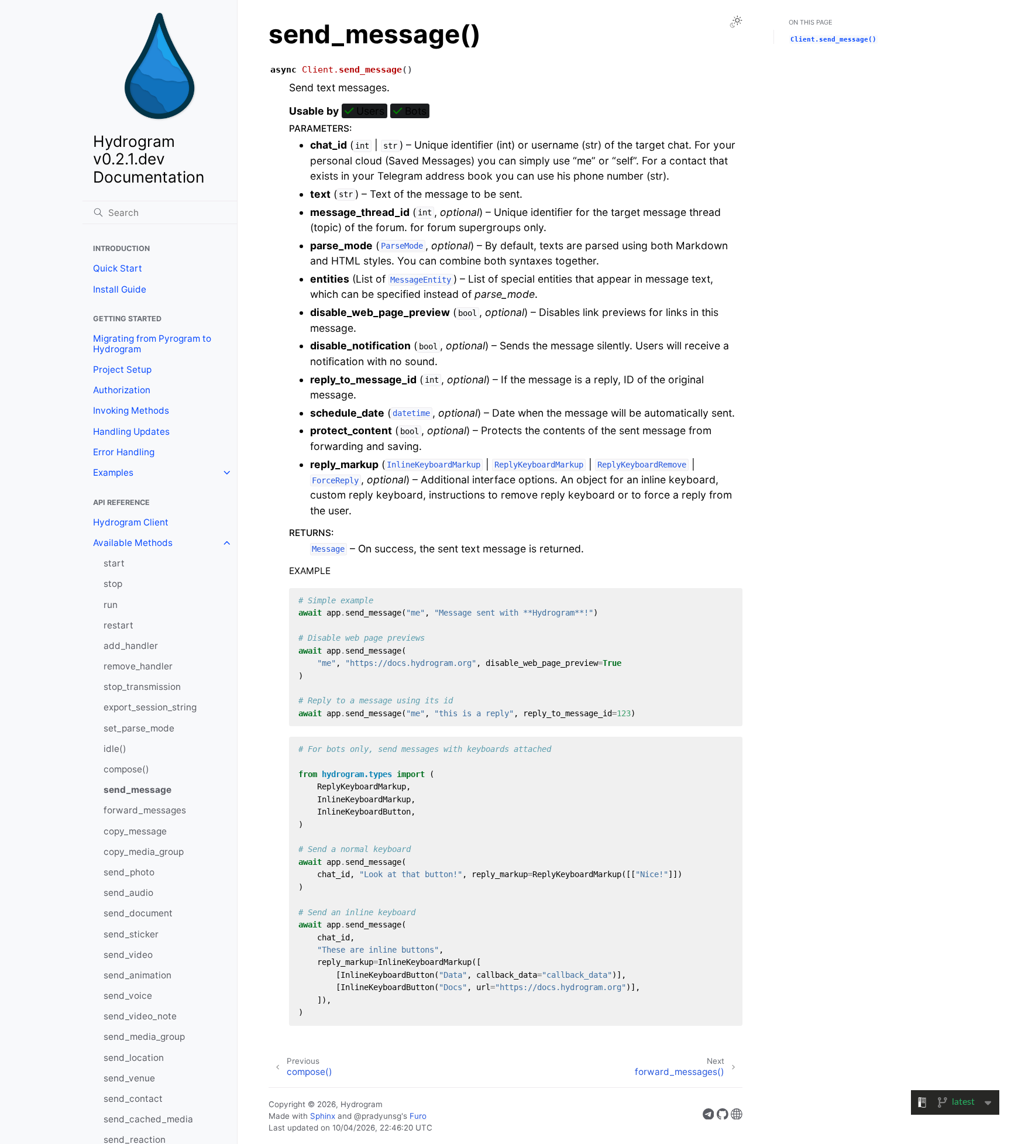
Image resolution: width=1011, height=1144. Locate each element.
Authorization (121, 390)
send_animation (137, 975)
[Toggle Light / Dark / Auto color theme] (736, 21)
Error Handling (123, 452)
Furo (418, 1116)
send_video (128, 954)
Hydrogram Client (130, 522)
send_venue (129, 1078)
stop (113, 583)
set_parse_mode (139, 728)
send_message (137, 789)
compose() (126, 769)
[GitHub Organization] (722, 1116)
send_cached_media (148, 1119)
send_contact (133, 1098)
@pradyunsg (377, 1116)
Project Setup (122, 369)
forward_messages (145, 810)
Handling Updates (131, 431)
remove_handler (138, 666)
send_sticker (131, 934)
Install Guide (119, 289)
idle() (115, 748)
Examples (113, 472)
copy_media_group (144, 851)
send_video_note (140, 1016)
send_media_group (144, 1036)
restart (118, 625)
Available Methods (133, 542)
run (111, 604)
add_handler (131, 645)
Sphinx (322, 1116)
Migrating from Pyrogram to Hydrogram (152, 344)
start (114, 563)
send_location (134, 1057)
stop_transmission (142, 686)
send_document (138, 913)
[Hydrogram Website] (736, 1116)
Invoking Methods (131, 410)
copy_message (135, 831)
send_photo (129, 872)
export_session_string (150, 707)
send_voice (128, 995)
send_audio (128, 892)
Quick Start (117, 268)
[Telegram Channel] (708, 1116)
